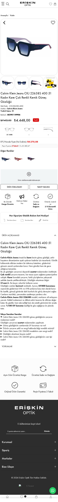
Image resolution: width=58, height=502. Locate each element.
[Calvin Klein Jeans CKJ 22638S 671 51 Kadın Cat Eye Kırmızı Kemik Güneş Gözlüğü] (18, 159)
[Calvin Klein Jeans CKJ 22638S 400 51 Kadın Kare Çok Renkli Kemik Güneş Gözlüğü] (6, 159)
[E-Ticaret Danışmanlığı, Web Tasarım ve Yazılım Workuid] (29, 485)
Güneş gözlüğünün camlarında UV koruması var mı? (24, 325)
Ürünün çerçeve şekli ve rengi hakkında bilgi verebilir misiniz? (28, 328)
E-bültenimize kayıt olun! (29, 423)
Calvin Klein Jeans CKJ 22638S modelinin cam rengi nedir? (28, 331)
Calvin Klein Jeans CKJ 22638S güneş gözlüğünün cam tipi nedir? (26, 338)
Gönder (47, 431)
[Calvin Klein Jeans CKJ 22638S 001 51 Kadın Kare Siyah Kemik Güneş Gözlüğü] (31, 159)
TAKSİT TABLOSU (43, 187)
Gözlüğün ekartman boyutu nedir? (17, 334)
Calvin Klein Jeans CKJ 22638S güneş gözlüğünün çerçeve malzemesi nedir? (26, 318)
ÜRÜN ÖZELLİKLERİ (14, 187)
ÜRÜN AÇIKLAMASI (10, 235)
